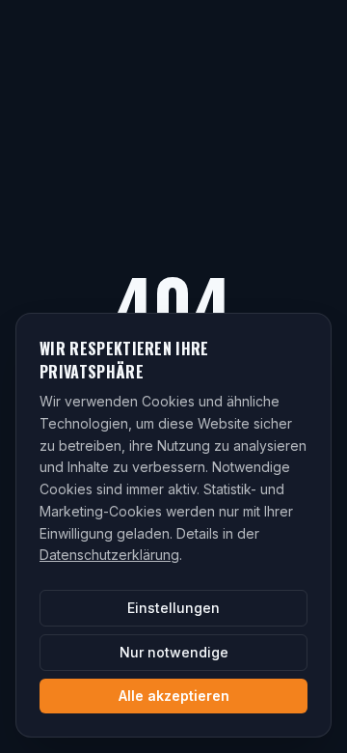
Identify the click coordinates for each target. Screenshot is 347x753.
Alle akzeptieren (174, 695)
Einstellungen (173, 608)
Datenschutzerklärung (109, 554)
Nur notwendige (174, 652)
